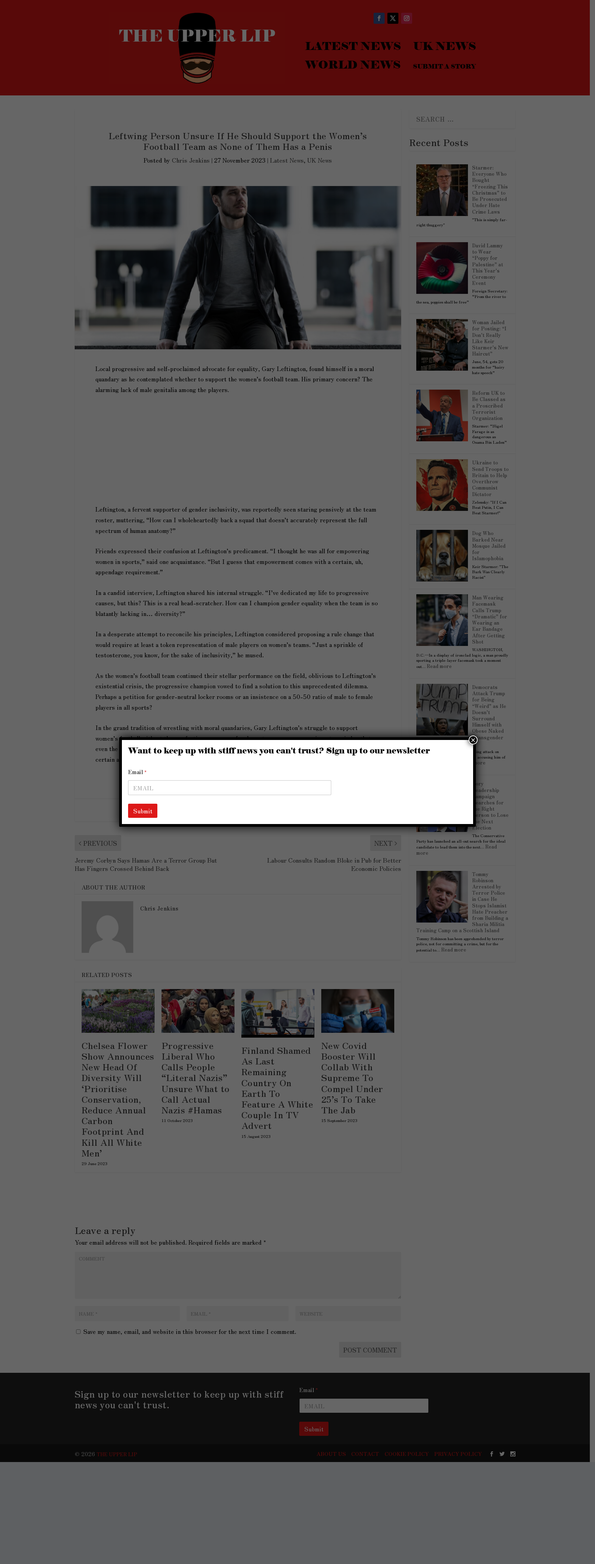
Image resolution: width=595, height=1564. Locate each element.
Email (137, 772)
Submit (142, 810)
